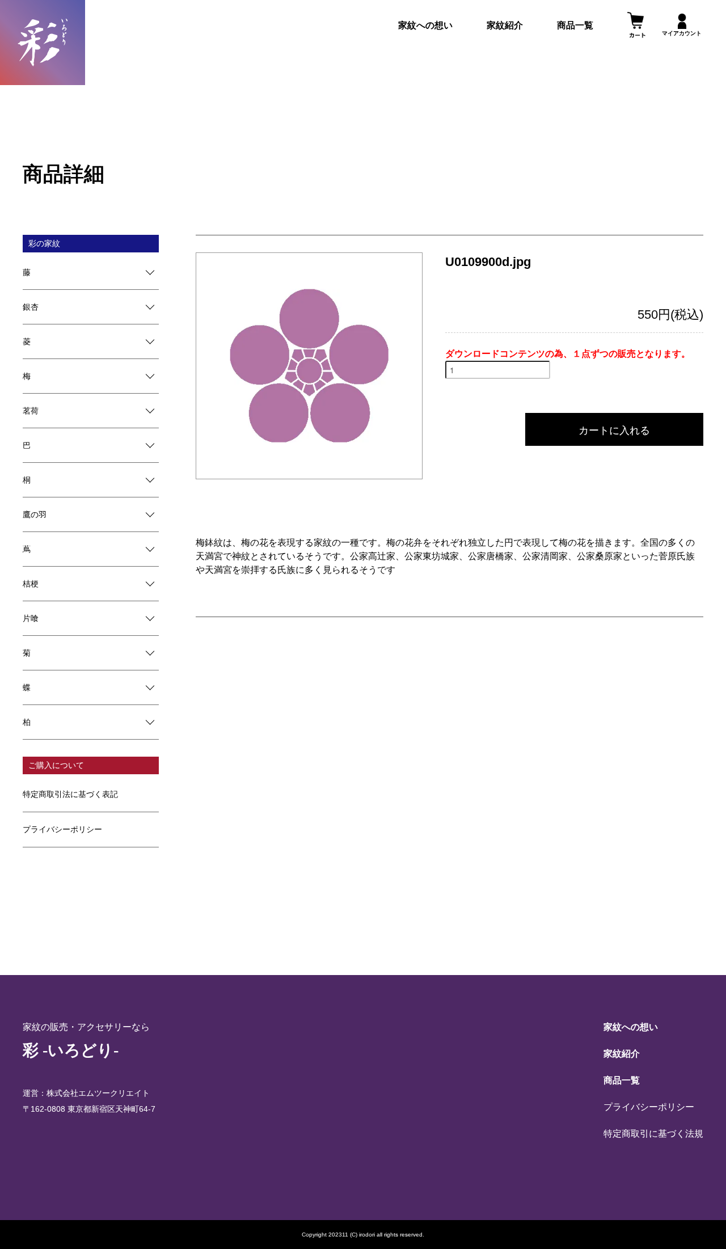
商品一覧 (575, 25)
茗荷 (31, 410)
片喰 (31, 618)
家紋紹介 (505, 25)
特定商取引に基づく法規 (653, 1133)
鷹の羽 (35, 514)
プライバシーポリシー (62, 829)
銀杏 (31, 306)
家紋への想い (425, 25)
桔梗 (31, 583)
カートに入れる (614, 429)
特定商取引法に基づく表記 (70, 794)
